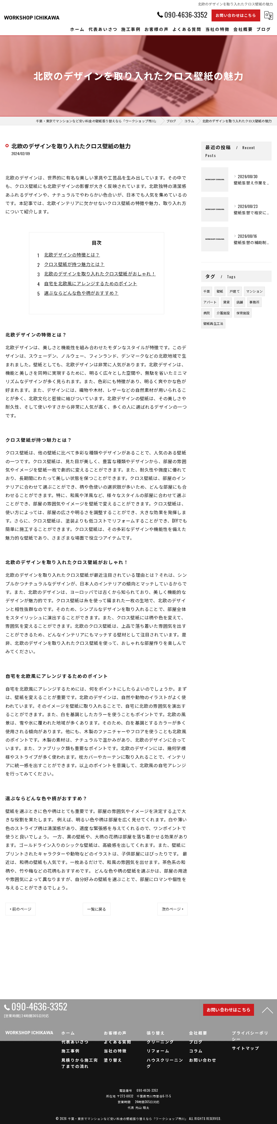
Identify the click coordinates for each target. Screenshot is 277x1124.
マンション (254, 291)
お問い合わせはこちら (236, 15)
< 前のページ (20, 909)
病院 (206, 312)
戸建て (235, 291)
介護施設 (223, 312)
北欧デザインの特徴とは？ (72, 254)
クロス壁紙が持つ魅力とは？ (74, 264)
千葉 (206, 291)
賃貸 (226, 302)
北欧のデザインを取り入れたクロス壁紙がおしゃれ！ (100, 273)
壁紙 (220, 291)
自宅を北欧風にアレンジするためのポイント (90, 283)
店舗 (239, 302)
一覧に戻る (96, 909)
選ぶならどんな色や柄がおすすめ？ (81, 292)
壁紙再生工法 (213, 323)
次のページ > (172, 909)
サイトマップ (245, 1048)
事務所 (254, 302)
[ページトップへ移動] (267, 1009)
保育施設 (243, 312)
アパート (210, 302)
